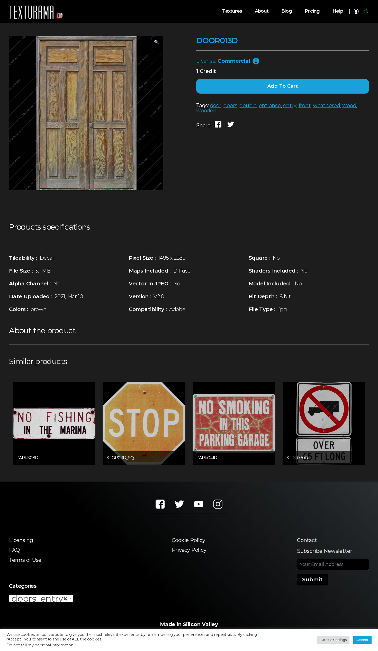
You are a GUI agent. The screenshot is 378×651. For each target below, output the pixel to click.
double (248, 105)
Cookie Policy (188, 540)
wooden (206, 110)
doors (230, 105)
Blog (286, 11)
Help (337, 11)
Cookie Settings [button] (333, 640)
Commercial (234, 61)
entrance (270, 105)
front (305, 105)
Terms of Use (25, 560)
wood (349, 105)
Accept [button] (362, 640)
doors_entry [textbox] (39, 598)
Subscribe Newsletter (324, 551)
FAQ (14, 550)
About (261, 11)
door (215, 105)
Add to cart (282, 86)
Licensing (21, 540)
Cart (366, 11)
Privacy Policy (189, 550)
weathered (326, 105)
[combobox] (41, 598)
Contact (307, 540)
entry (289, 105)
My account (356, 11)
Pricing (312, 11)
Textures (232, 11)
